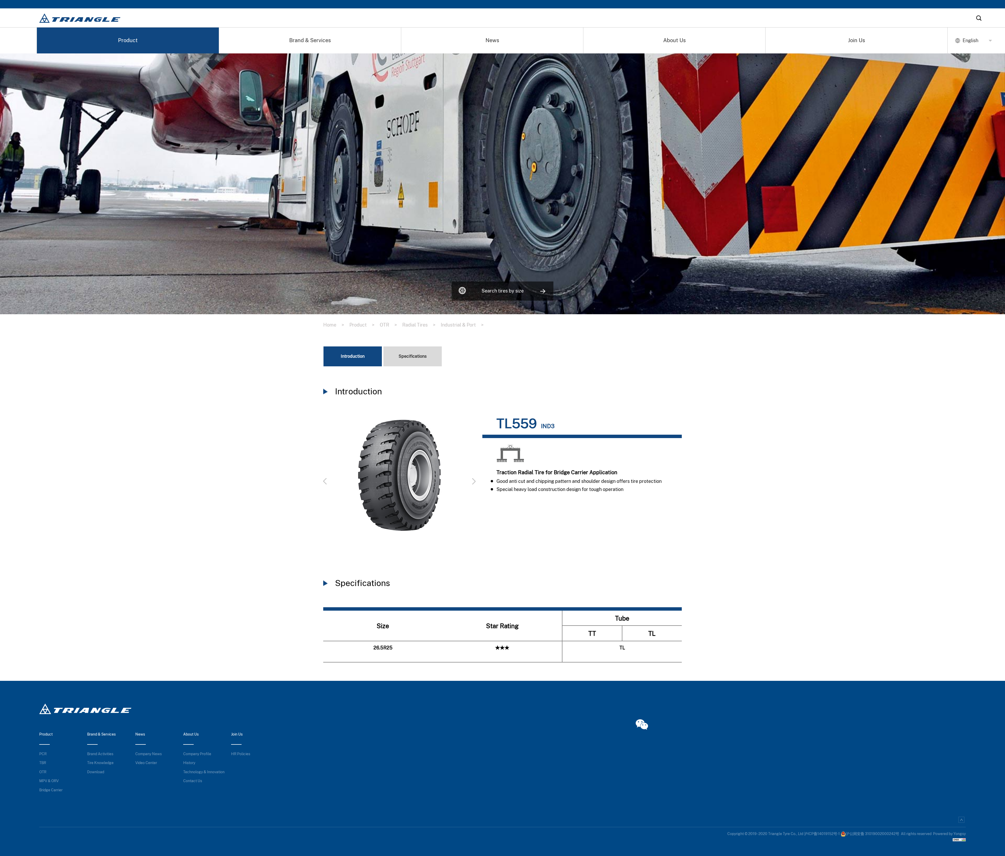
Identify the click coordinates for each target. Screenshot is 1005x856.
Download (95, 772)
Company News (148, 754)
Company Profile (197, 754)
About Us (674, 40)
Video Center (146, 763)
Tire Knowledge (100, 763)
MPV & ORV (49, 781)
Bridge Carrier (51, 790)
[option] (399, 478)
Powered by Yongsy (949, 834)
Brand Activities (100, 754)
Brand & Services (310, 40)
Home (333, 325)
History (189, 763)
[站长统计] (959, 839)
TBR (42, 763)
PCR (43, 754)
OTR (388, 325)
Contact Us (192, 781)
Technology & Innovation (204, 772)
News (492, 40)
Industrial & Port (462, 325)
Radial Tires (419, 325)
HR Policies (240, 754)
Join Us (856, 40)
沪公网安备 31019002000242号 (872, 834)
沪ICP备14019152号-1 (822, 834)
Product (128, 40)
